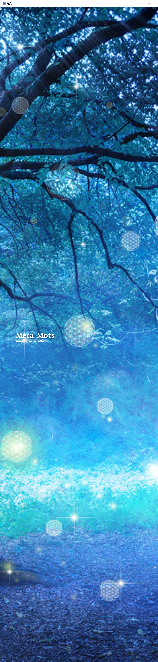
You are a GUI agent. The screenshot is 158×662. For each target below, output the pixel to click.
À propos (149, 3)
